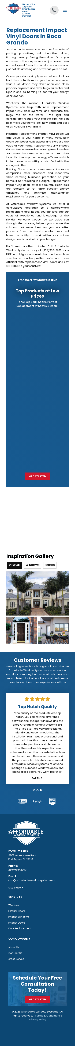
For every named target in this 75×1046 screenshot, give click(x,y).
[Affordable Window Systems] (13, 8)
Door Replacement (19, 928)
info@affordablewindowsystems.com (32, 880)
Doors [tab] (50, 565)
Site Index (15, 887)
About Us (13, 947)
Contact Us (15, 953)
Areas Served (16, 959)
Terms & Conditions (48, 1015)
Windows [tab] (33, 565)
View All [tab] (15, 565)
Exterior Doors (16, 911)
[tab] (34, 790)
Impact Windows (18, 916)
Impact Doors (16, 922)
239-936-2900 (17, 869)
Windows (13, 905)
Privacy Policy (37, 1019)
